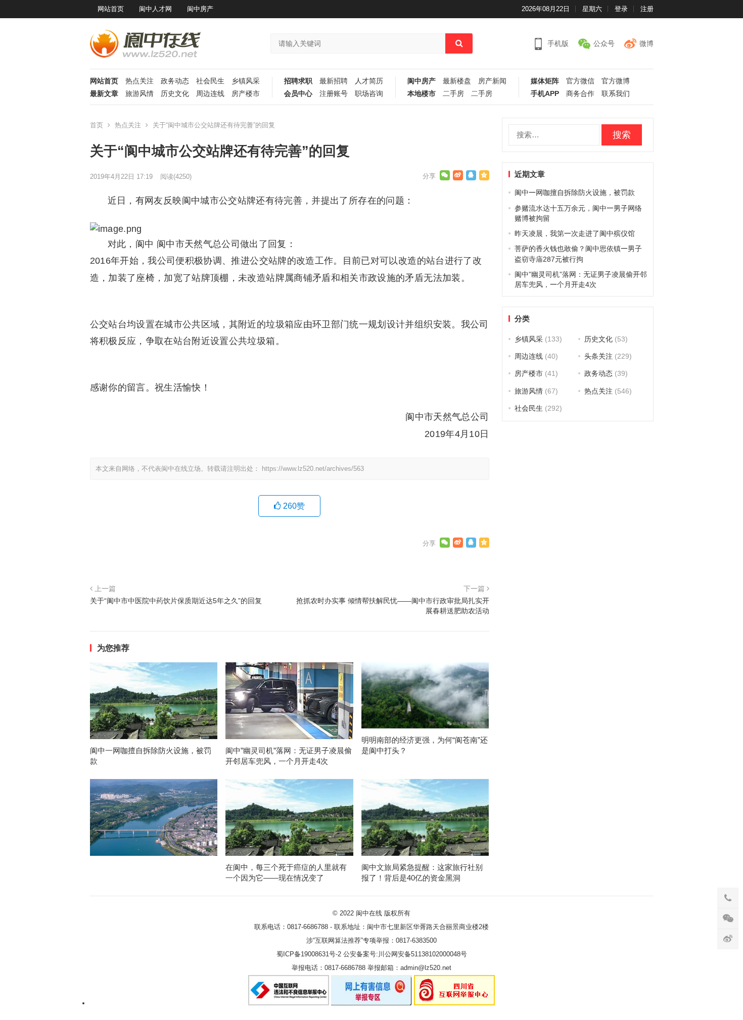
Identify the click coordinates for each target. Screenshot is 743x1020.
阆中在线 (369, 913)
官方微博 (615, 81)
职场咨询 (369, 94)
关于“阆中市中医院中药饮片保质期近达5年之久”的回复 (176, 601)
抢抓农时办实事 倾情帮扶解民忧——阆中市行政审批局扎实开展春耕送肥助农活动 (392, 606)
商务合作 (580, 94)
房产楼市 (245, 94)
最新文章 (104, 94)
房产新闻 (492, 81)
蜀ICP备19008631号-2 (308, 954)
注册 (647, 9)
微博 (646, 43)
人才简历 (369, 81)
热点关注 (139, 81)
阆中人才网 (155, 9)
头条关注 (598, 356)
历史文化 (175, 94)
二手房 (453, 94)
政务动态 (175, 81)
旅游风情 (139, 94)
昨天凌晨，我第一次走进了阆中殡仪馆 (575, 233)
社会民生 (210, 81)
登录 (621, 9)
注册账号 (333, 94)
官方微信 (580, 81)
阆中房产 (200, 9)
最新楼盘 (457, 81)
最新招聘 (333, 81)
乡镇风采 (245, 81)
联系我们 (615, 94)
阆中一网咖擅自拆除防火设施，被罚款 (575, 192)
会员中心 (298, 94)
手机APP (545, 94)
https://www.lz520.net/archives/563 (313, 468)
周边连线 (210, 94)
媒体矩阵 (545, 81)
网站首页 (111, 9)
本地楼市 (421, 94)
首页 (96, 125)
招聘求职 (298, 81)
